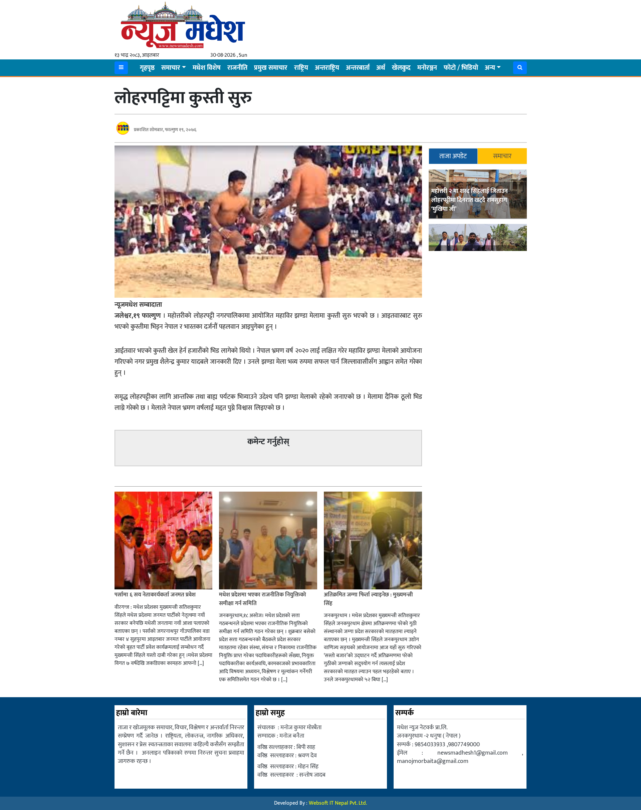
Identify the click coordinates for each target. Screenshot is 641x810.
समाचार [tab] (502, 156)
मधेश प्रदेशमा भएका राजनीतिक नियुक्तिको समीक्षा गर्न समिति (262, 599)
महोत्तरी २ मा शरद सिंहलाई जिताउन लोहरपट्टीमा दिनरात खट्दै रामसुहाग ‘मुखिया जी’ (469, 201)
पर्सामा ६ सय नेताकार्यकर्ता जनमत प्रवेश (155, 594)
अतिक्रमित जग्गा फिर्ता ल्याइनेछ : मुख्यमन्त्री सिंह (368, 599)
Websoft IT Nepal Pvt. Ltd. (338, 803)
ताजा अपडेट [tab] (453, 156)
